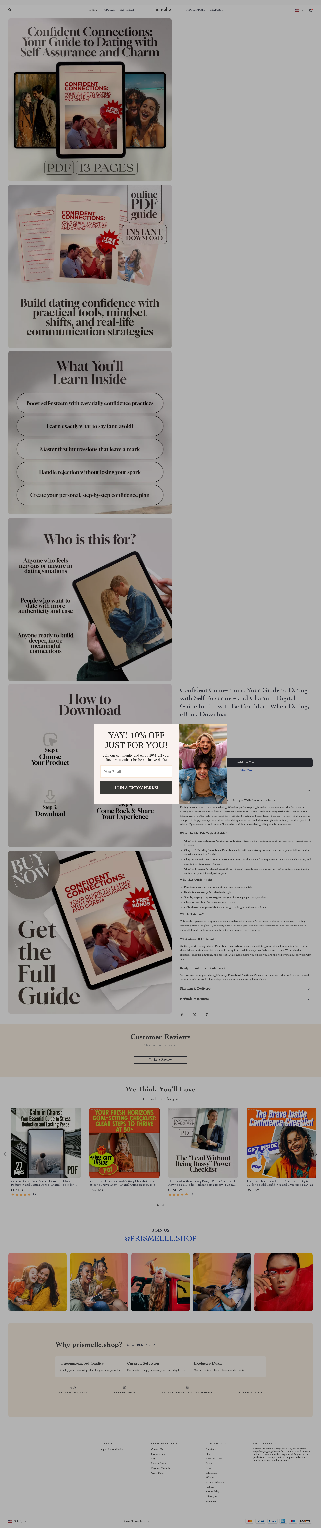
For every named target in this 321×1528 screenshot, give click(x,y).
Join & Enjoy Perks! (136, 788)
